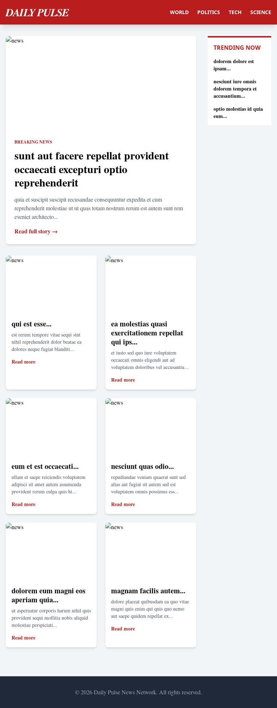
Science (260, 12)
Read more (23, 361)
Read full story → (36, 231)
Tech (235, 12)
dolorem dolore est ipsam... (234, 64)
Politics (208, 12)
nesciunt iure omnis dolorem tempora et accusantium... (235, 89)
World (179, 12)
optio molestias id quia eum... (238, 112)
